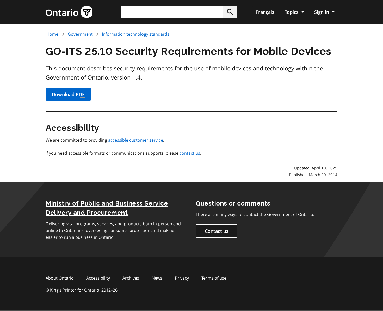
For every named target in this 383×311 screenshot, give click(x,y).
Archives (130, 278)
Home (52, 34)
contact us (190, 153)
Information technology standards (135, 34)
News (157, 278)
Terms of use (213, 278)
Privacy (182, 278)
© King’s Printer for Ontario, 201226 (82, 290)
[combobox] (179, 12)
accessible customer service (135, 140)
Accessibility (98, 278)
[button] (230, 12)
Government (80, 34)
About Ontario (60, 278)
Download (68, 94)
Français (265, 12)
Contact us (216, 231)
